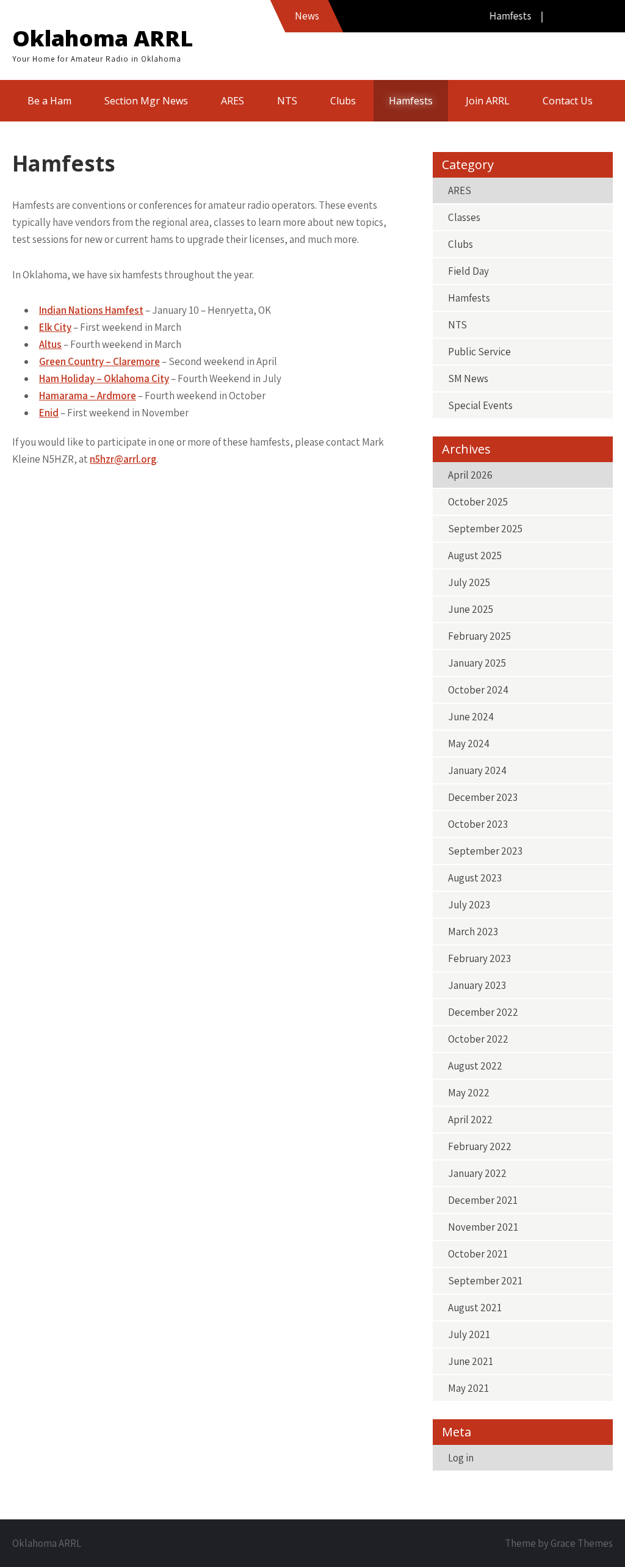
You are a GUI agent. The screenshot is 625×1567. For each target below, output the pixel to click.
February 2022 (479, 1146)
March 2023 (473, 931)
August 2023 (475, 878)
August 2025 (475, 555)
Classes (464, 217)
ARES (232, 100)
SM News (468, 378)
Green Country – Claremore (99, 361)
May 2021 (468, 1388)
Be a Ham (49, 100)
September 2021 (485, 1280)
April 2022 (470, 1119)
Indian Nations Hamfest (91, 310)
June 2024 (471, 716)
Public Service (479, 351)
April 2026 (470, 475)
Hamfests (411, 100)
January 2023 (477, 985)
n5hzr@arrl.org (123, 459)
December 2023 (483, 797)
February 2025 (479, 636)
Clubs (343, 100)
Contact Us (568, 100)
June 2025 (470, 609)
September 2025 (485, 528)
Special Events (480, 405)
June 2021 (470, 1361)
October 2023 (478, 824)
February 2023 (479, 958)
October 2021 (478, 1254)
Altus (50, 344)
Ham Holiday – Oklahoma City (104, 378)
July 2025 (469, 582)
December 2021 (483, 1200)
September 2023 (485, 851)
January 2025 (477, 663)
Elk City (55, 327)
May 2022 (469, 1092)
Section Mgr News (146, 100)
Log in (461, 1457)
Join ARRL (488, 100)
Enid (49, 412)
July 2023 (469, 904)
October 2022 (478, 1039)
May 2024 (469, 743)
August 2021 (475, 1307)
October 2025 (478, 501)
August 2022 (475, 1066)
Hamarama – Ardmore (87, 395)
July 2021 (469, 1334)
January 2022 (477, 1173)
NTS (287, 100)
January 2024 (477, 770)
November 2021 (483, 1227)
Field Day (468, 271)
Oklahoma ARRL (102, 38)
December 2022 (483, 1012)
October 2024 (478, 690)
